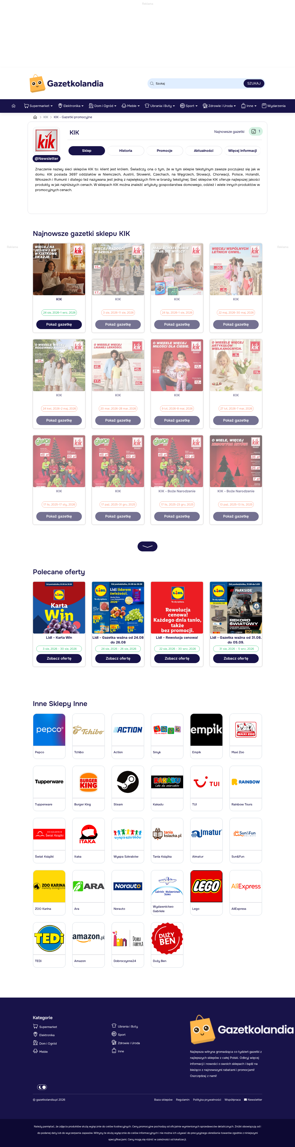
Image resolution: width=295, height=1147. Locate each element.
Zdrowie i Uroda (220, 106)
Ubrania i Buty (161, 106)
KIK (46, 117)
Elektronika (71, 106)
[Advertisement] (147, 36)
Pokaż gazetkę (59, 324)
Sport (190, 106)
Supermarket (39, 106)
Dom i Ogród (103, 106)
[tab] (86, 150)
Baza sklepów (163, 1099)
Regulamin (183, 1099)
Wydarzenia (276, 106)
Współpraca (233, 1099)
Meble (131, 106)
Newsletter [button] (254, 1099)
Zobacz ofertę (59, 658)
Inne (250, 106)
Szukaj (254, 83)
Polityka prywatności (207, 1099)
